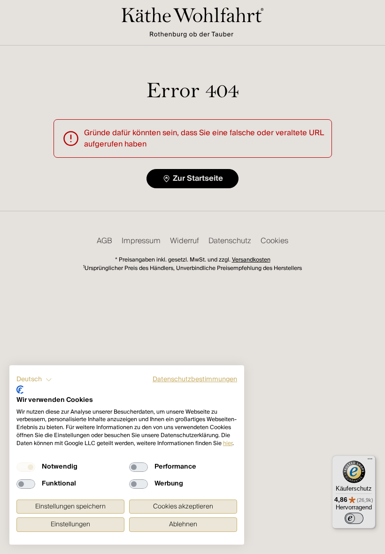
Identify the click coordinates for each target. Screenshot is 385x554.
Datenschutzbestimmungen (195, 379)
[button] (34, 379)
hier (227, 443)
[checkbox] (25, 467)
